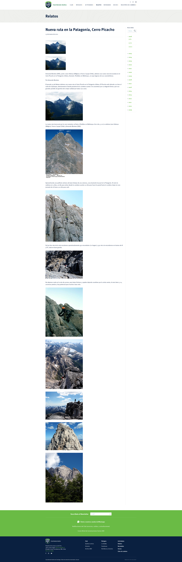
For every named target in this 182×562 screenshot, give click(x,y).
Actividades (89, 5)
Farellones (104, 546)
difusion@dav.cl (60, 547)
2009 (130, 110)
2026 (130, 36)
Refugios (79, 5)
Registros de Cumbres (128, 5)
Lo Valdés (104, 544)
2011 (130, 102)
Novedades (107, 5)
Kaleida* (133, 559)
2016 (130, 87)
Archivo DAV (88, 549)
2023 (130, 61)
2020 (130, 72)
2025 (130, 53)
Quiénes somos (89, 544)
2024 (130, 57)
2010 (130, 106)
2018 (130, 80)
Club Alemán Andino (56, 4)
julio (130, 39)
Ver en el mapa (50, 551)
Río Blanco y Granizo (107, 549)
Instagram (133, 2)
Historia (87, 546)
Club (71, 5)
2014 (130, 91)
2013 (130, 95)
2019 (130, 76)
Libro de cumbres (122, 551)
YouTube (135, 2)
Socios (115, 5)
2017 (130, 83)
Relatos (98, 5)
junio (130, 43)
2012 (130, 98)
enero (130, 47)
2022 (130, 65)
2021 (130, 68)
